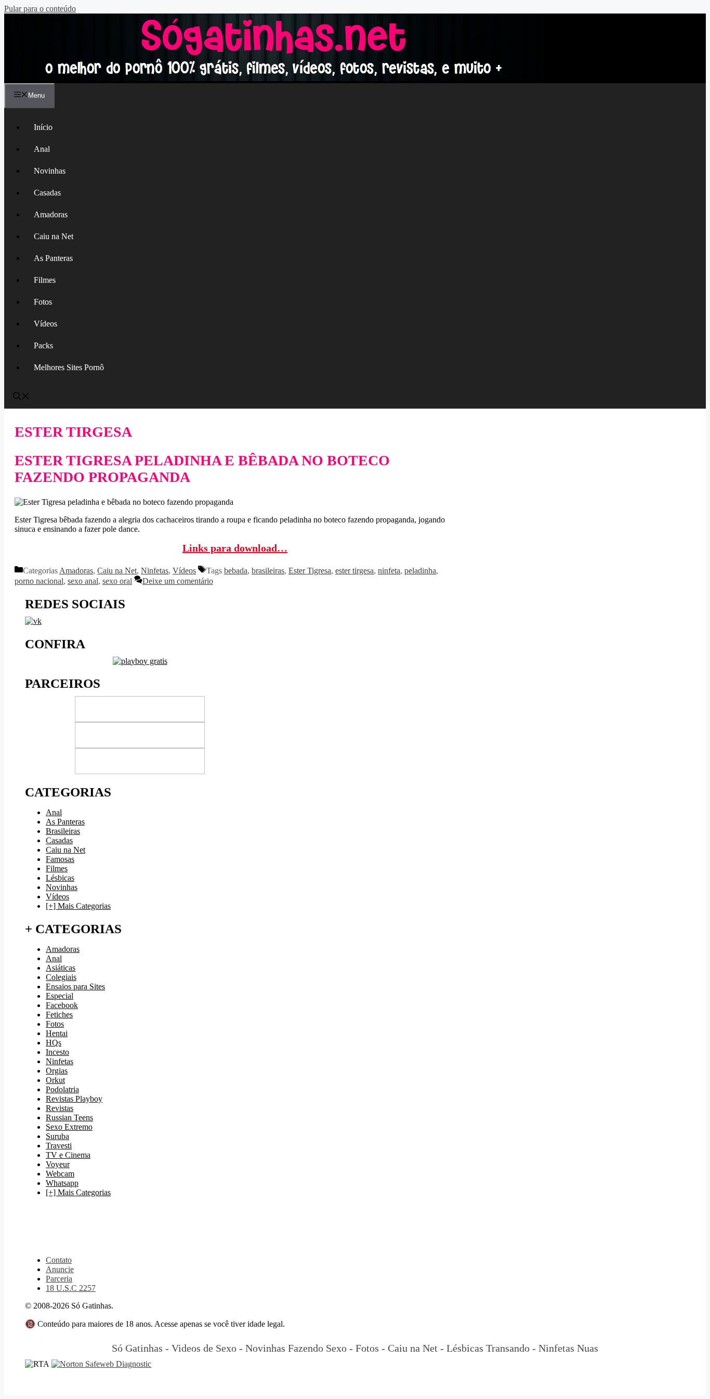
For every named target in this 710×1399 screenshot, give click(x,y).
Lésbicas (60, 877)
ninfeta (389, 570)
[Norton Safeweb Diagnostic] (101, 1363)
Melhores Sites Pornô (69, 367)
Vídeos (45, 323)
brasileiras (268, 570)
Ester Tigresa (309, 570)
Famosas (60, 859)
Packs (43, 345)
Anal (42, 149)
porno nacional (39, 581)
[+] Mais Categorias (78, 905)
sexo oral (117, 581)
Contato (59, 1260)
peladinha (420, 570)
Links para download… (234, 548)
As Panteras (53, 258)
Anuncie (60, 1269)
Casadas (47, 192)
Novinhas (49, 170)
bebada (235, 570)
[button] (21, 397)
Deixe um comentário (177, 581)
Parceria (59, 1278)
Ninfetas (154, 570)
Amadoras (51, 214)
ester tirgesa (354, 570)
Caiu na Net (53, 236)
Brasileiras (63, 831)
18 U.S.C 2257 (71, 1288)
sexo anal (83, 581)
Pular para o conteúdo (40, 8)
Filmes (45, 280)
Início (43, 127)
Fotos (43, 301)
